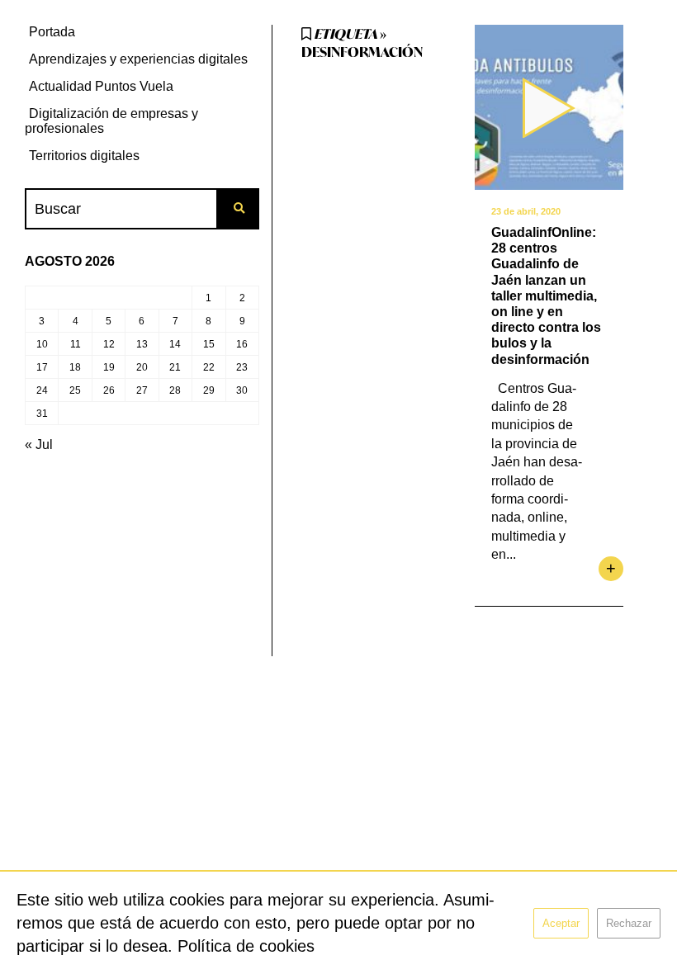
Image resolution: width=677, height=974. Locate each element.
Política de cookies (246, 946)
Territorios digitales (84, 156)
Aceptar (561, 923)
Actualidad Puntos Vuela (101, 86)
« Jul (39, 444)
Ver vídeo (549, 107)
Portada (52, 32)
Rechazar (628, 923)
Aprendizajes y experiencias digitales (138, 59)
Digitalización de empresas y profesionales (111, 120)
